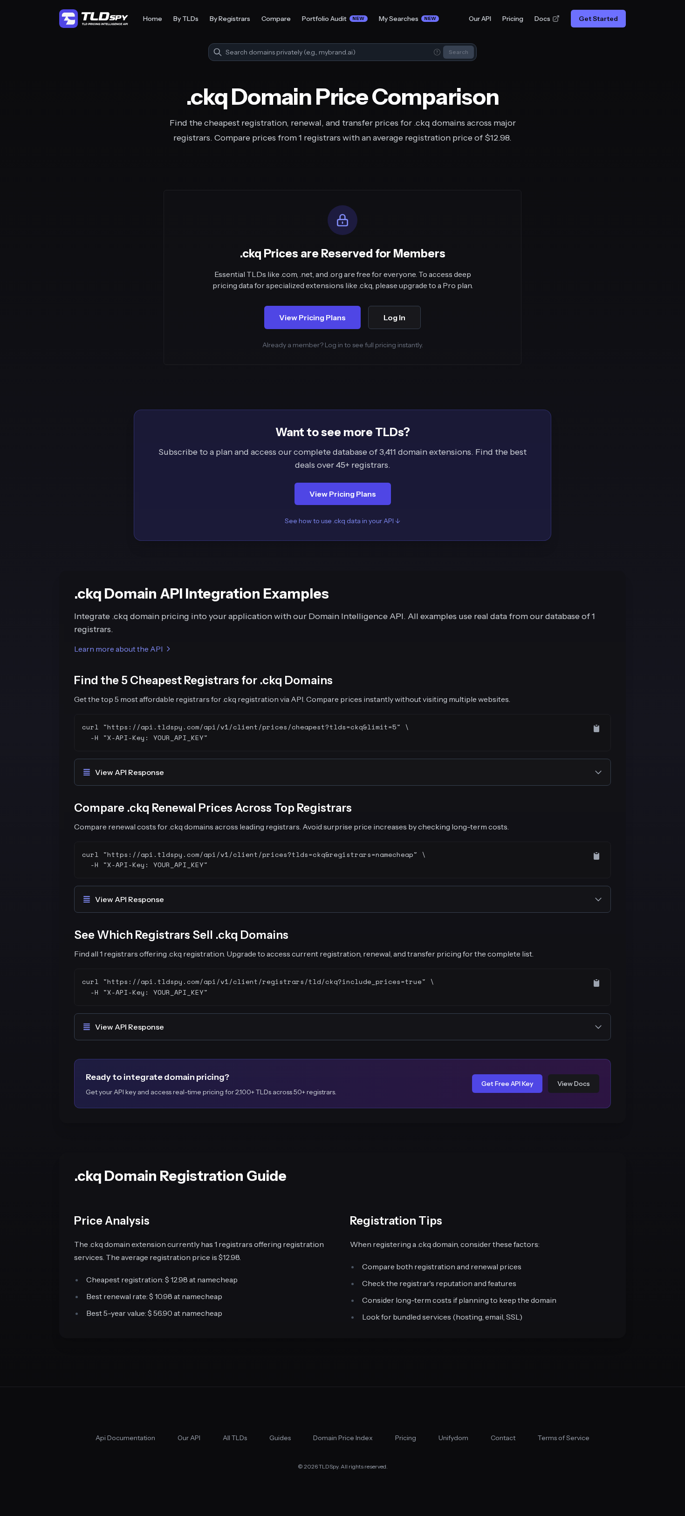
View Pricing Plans (312, 317)
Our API (480, 18)
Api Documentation (125, 1438)
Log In (394, 317)
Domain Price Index (343, 1438)
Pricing (512, 18)
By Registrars (230, 18)
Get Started (598, 18)
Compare (276, 18)
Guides (280, 1438)
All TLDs (235, 1438)
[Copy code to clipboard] (596, 728)
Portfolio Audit (333, 18)
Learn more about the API (118, 649)
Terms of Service (563, 1438)
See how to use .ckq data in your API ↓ (342, 521)
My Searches (408, 18)
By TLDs (186, 18)
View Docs (573, 1083)
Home (152, 18)
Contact (503, 1438)
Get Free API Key (507, 1083)
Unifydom (453, 1438)
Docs (542, 18)
